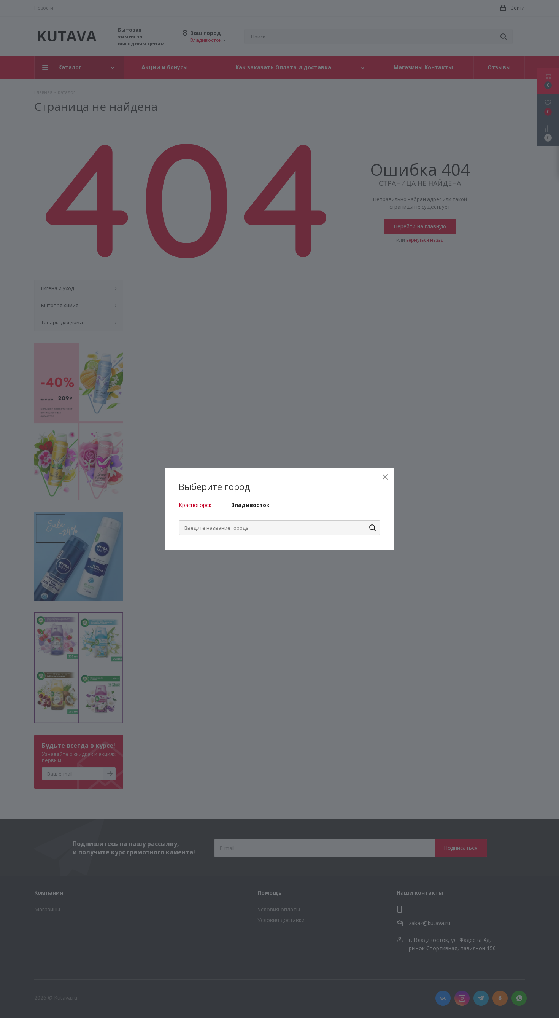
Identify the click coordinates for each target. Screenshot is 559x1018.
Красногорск (195, 504)
